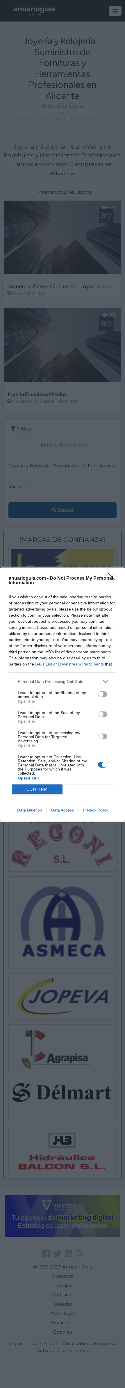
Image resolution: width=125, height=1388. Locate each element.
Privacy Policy (95, 810)
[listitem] (62, 682)
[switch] (102, 694)
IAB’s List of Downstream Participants (69, 664)
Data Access (62, 810)
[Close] (113, 578)
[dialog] (62, 694)
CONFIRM (37, 789)
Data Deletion (29, 810)
